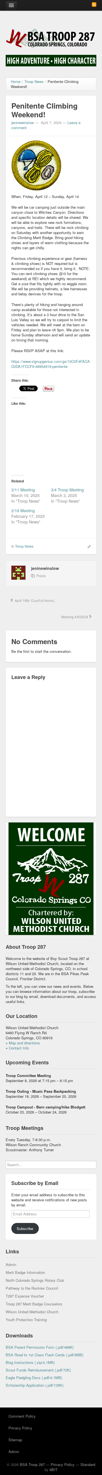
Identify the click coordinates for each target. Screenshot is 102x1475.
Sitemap (15, 1439)
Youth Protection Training (26, 1319)
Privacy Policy (20, 1428)
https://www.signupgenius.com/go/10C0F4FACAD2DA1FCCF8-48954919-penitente (50, 364)
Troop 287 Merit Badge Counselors (34, 1304)
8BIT (54, 1469)
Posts (41, 575)
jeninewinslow (22, 122)
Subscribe (25, 1228)
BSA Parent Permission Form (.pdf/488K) (40, 1347)
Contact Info (19, 1048)
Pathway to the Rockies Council (32, 1288)
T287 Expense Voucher (25, 1296)
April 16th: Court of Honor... (35, 600)
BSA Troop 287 (32, 1464)
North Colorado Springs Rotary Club (35, 1280)
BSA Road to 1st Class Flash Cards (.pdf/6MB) (44, 1354)
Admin (11, 1264)
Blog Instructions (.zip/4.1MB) (30, 1362)
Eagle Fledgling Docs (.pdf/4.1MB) (34, 1377)
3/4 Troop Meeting (67, 490)
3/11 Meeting (23, 490)
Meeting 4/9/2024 (74, 616)
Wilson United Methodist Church (32, 1311)
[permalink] (88, 545)
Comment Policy (22, 1416)
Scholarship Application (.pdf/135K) (34, 1385)
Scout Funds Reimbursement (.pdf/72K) (38, 1370)
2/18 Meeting (23, 510)
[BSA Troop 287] (51, 37)
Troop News (24, 546)
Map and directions (24, 1042)
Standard (87, 1464)
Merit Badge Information (25, 1272)
